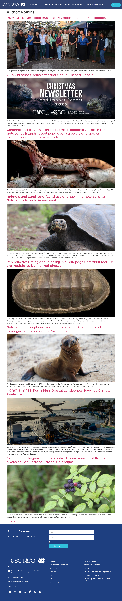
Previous (11, 521)
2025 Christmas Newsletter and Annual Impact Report (50, 75)
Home (32, 4)
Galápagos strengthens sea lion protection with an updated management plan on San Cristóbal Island (54, 329)
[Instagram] (15, 591)
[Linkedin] (40, 591)
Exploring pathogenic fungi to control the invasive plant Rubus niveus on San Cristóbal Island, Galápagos (56, 460)
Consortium (89, 4)
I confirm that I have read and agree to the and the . (75, 542)
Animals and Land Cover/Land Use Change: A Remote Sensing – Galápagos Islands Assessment (57, 198)
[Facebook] (10, 591)
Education (68, 4)
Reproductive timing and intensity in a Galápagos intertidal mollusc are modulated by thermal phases (60, 263)
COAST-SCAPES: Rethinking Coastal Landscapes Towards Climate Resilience (58, 392)
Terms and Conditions (93, 542)
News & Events (77, 4)
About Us (38, 4)
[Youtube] (20, 591)
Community (58, 4)
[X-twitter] (25, 591)
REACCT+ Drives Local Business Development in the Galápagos (56, 18)
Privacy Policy (78, 542)
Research (48, 4)
